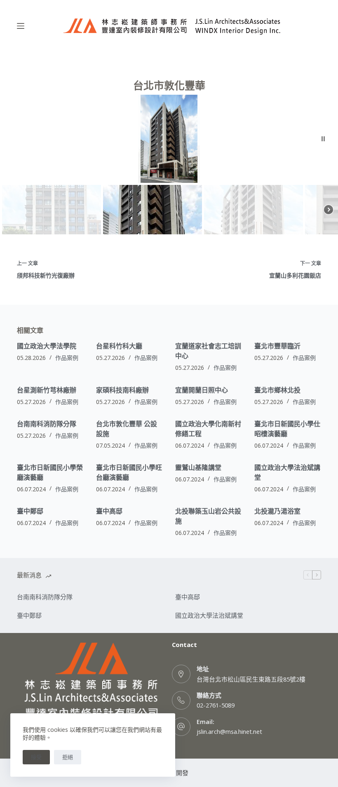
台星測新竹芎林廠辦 (46, 390)
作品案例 (66, 358)
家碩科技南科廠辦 (122, 390)
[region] (169, 165)
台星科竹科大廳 (119, 345)
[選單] (20, 26)
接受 (36, 757)
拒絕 (67, 757)
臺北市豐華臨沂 (277, 345)
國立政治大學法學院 (46, 345)
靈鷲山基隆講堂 (198, 467)
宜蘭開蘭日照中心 (201, 390)
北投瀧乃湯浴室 (277, 511)
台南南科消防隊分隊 (46, 423)
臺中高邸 (109, 511)
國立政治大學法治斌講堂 (209, 615)
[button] (323, 138)
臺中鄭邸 (30, 511)
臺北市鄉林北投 (277, 390)
